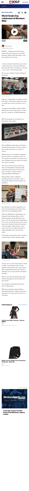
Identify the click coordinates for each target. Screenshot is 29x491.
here (12, 286)
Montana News (7, 12)
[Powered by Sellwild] (25, 387)
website (17, 291)
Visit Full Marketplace (22, 304)
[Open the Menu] (2, 2)
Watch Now (24, 2)
